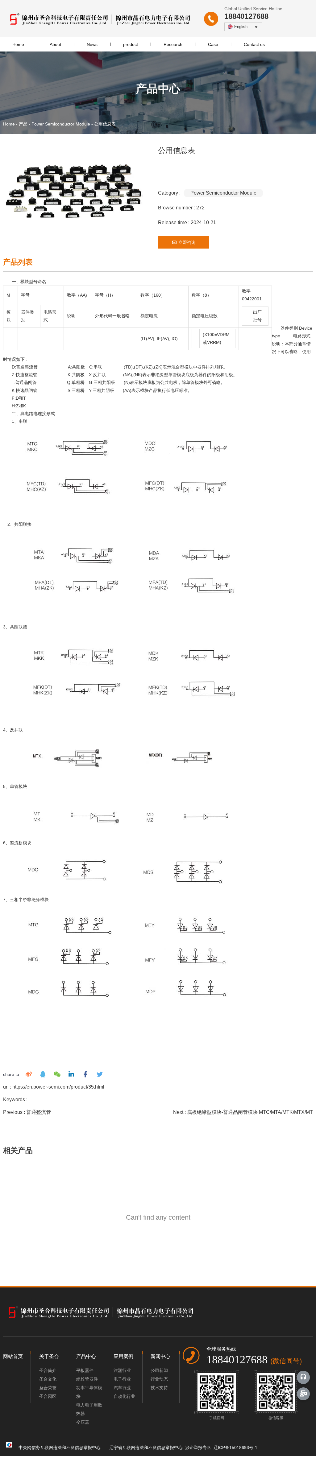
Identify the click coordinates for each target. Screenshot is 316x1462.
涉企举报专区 (199, 1447)
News (92, 44)
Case (213, 44)
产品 (23, 123)
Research (173, 44)
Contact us (254, 44)
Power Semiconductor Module (60, 123)
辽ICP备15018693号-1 (237, 1447)
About (55, 44)
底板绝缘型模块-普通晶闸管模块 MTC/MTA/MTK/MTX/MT (250, 1112)
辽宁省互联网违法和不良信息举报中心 (147, 1447)
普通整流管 (38, 1112)
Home (18, 44)
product (130, 44)
